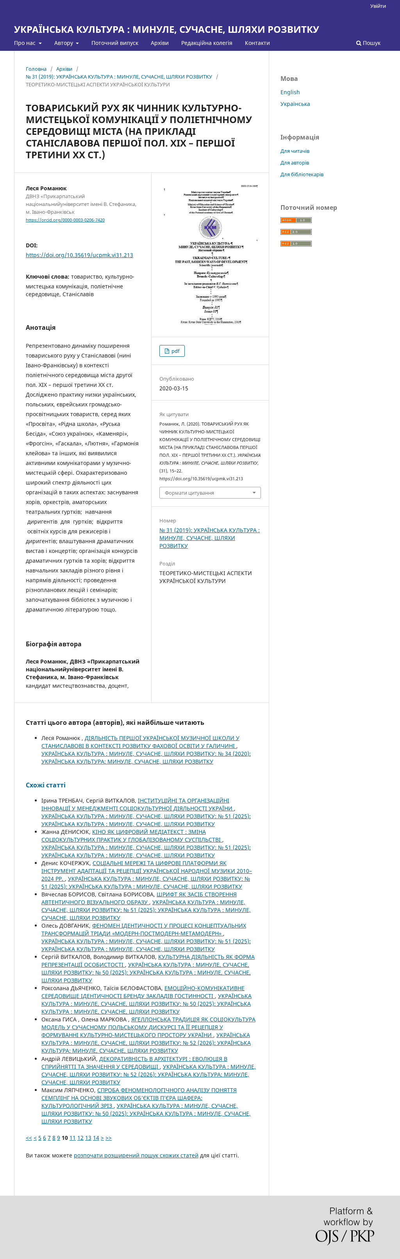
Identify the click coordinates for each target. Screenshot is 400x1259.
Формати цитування (189, 492)
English (290, 92)
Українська (295, 103)
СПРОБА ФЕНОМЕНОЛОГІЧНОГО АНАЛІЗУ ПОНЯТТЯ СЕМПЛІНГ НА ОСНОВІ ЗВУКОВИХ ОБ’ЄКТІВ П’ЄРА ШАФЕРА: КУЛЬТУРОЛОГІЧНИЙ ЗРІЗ (139, 1097)
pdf (174, 350)
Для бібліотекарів (301, 174)
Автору (64, 42)
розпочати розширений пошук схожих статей (136, 1155)
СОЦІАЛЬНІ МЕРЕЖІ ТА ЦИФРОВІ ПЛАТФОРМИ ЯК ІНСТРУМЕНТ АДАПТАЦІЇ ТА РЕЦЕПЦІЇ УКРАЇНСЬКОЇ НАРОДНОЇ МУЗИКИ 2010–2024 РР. (146, 870)
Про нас (25, 42)
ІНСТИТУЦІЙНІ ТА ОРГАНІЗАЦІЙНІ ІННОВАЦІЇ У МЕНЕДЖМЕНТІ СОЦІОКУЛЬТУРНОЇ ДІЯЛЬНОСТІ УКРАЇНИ (137, 804)
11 (73, 1137)
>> (108, 1137)
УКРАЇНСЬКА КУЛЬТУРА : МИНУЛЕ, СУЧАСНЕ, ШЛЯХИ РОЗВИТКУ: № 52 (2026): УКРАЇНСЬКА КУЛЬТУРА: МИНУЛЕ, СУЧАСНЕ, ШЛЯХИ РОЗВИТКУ (146, 1042)
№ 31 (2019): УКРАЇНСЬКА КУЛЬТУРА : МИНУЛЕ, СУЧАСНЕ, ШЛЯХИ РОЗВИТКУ (119, 76)
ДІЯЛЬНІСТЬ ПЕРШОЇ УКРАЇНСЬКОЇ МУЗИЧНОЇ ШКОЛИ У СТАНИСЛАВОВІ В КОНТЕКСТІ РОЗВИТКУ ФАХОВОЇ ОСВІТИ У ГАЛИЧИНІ (140, 741)
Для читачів (294, 150)
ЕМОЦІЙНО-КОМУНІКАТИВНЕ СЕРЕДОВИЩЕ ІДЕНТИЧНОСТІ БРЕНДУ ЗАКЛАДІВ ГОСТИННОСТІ (143, 992)
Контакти (257, 42)
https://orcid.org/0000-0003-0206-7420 (65, 220)
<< (29, 1137)
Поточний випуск (114, 42)
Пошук (370, 42)
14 (96, 1137)
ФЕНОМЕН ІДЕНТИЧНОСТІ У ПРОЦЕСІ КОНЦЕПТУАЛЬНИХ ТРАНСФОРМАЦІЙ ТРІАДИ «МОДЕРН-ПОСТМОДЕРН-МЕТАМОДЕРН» (143, 929)
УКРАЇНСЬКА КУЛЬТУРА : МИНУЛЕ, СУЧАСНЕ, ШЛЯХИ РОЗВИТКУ (166, 29)
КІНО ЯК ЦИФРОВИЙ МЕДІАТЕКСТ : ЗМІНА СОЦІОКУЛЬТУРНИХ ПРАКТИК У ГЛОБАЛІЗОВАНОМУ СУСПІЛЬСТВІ (131, 835)
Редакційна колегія (206, 42)
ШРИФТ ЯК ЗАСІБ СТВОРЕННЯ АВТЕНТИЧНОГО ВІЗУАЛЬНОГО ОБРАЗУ (139, 898)
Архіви (160, 42)
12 (80, 1137)
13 (88, 1137)
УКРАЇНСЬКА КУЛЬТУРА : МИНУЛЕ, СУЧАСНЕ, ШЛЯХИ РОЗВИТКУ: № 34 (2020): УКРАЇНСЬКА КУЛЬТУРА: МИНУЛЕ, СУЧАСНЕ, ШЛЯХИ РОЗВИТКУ (146, 757)
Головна (36, 68)
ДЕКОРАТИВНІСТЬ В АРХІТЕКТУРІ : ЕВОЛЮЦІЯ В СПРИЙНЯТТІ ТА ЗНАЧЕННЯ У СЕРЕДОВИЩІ (134, 1062)
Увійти (378, 5)
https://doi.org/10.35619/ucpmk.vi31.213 (79, 255)
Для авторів (294, 162)
